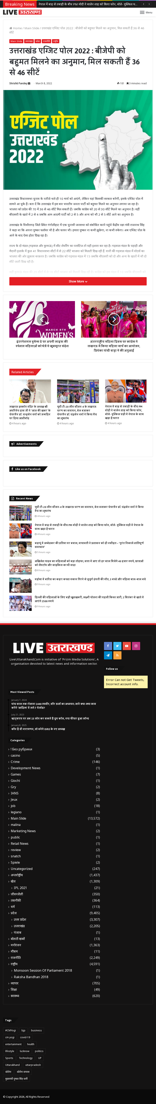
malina (16, 825)
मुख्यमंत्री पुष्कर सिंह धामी (16, 1078)
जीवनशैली (17, 894)
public (15, 837)
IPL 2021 (20, 888)
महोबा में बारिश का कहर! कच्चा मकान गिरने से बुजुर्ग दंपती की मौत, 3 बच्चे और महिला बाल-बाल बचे (90, 579)
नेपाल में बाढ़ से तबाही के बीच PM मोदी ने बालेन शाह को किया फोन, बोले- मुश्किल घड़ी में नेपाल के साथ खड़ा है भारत (124, 412)
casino (15, 755)
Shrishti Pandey (18, 83)
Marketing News (23, 831)
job (13, 806)
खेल (13, 881)
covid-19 (25, 1037)
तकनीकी (16, 900)
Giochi (15, 781)
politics (39, 1051)
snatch (16, 856)
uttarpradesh (33, 1065)
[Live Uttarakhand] (22, 12)
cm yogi (9, 1037)
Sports (9, 1058)
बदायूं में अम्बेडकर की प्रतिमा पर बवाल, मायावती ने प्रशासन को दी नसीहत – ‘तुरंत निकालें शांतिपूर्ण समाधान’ (89, 545)
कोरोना (8, 1072)
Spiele (15, 862)
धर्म (13, 907)
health (30, 1044)
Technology (25, 1058)
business (36, 1030)
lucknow (24, 1051)
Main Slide (31, 28)
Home (17, 28)
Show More (77, 281)
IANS (14, 793)
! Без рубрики (21, 749)
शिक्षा (14, 989)
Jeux (14, 799)
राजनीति (46, 41)
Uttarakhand (12, 1065)
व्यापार (14, 983)
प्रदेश (38, 41)
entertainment (13, 1044)
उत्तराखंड (28, 41)
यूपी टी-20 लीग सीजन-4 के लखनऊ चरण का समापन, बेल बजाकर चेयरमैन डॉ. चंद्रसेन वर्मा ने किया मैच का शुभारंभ (77, 412)
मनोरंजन (16, 945)
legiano (16, 812)
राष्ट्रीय (55, 41)
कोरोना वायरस (23, 1072)
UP (39, 1058)
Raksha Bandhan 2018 (31, 977)
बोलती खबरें (18, 939)
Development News (25, 768)
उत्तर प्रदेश (20, 919)
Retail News (19, 844)
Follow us (112, 668)
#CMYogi (10, 1030)
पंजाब (17, 932)
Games (16, 774)
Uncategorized (21, 869)
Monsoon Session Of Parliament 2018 (43, 970)
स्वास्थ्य (15, 996)
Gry (13, 787)
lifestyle (9, 1051)
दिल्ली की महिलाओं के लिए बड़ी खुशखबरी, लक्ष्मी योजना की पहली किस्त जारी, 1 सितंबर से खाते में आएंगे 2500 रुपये (89, 599)
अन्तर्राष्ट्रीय (17, 875)
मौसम (14, 951)
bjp (23, 1030)
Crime (15, 762)
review (16, 850)
